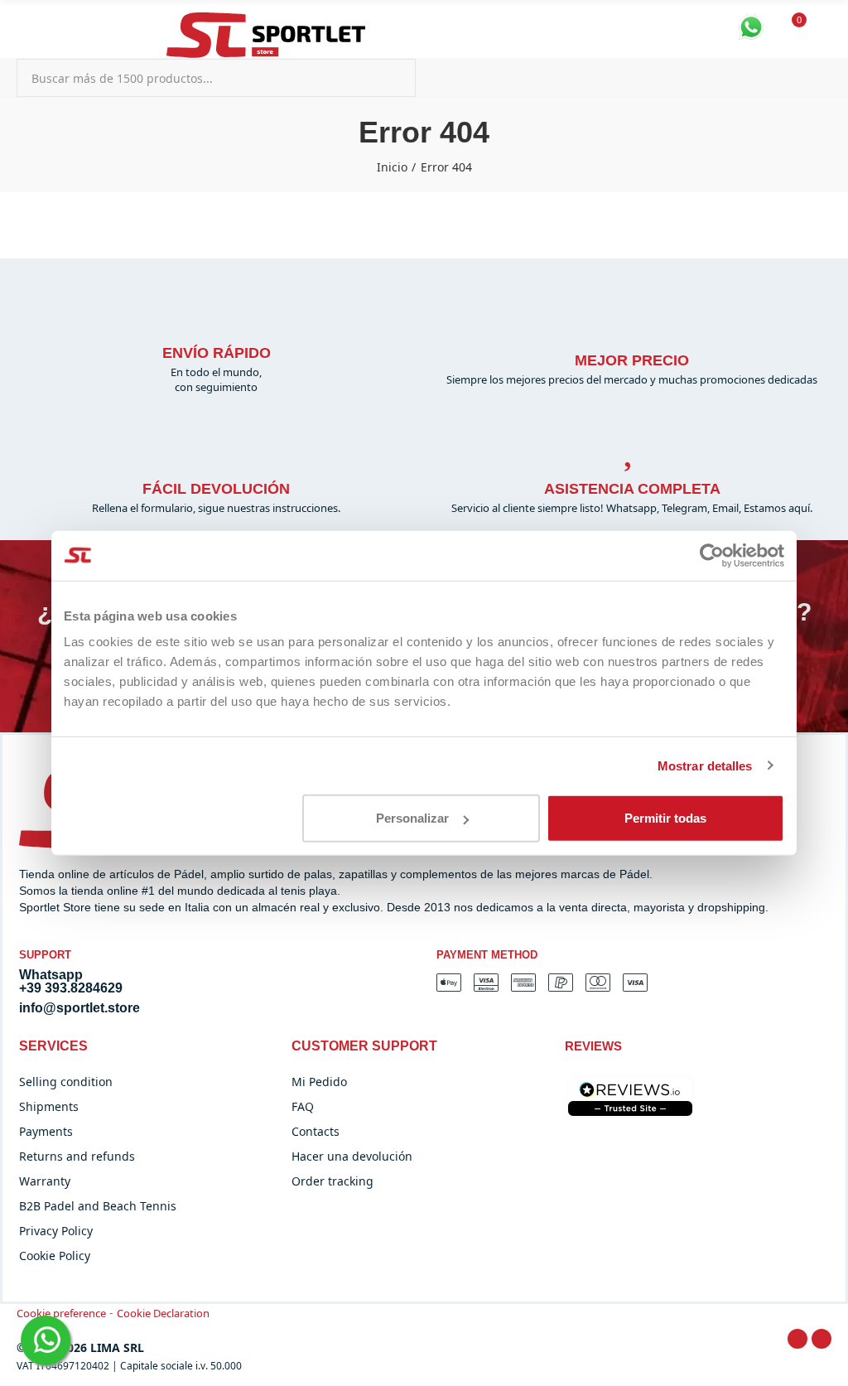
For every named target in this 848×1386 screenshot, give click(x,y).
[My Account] (823, 29)
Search (389, 78)
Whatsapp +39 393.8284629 (71, 981)
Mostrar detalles (705, 765)
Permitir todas (665, 818)
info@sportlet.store (79, 1008)
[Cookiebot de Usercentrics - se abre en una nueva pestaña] (711, 555)
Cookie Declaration (163, 1313)
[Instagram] (821, 1339)
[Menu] (24, 23)
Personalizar (412, 818)
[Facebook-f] (797, 1339)
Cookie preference (61, 1313)
